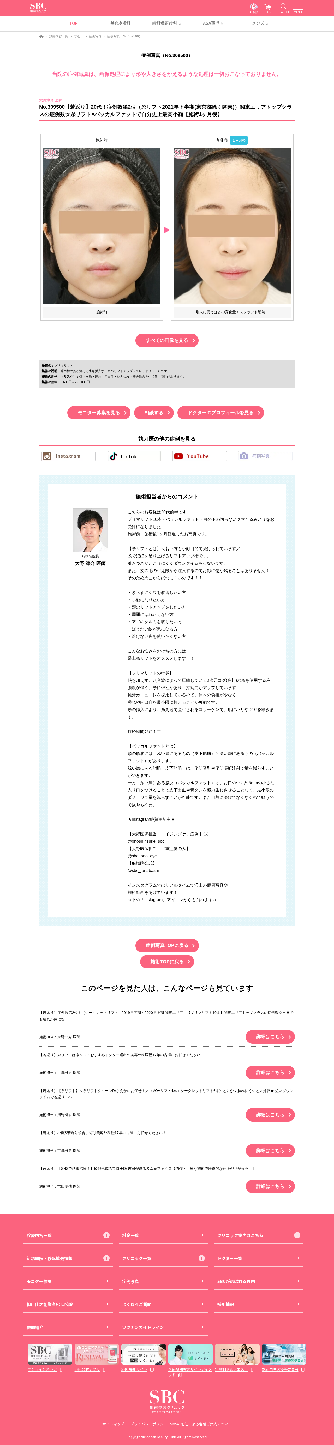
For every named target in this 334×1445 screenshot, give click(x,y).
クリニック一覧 (136, 1258)
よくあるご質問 (136, 1304)
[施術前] (101, 226)
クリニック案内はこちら (240, 1235)
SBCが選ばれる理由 (236, 1281)
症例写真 (95, 36)
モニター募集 (39, 1281)
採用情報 (225, 1304)
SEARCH (283, 11)
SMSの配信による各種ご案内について (201, 1423)
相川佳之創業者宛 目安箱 (50, 1304)
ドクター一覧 (229, 1258)
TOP (73, 23)
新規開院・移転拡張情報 (50, 1258)
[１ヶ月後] (232, 226)
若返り (78, 36)
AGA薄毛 (211, 23)
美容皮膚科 (120, 23)
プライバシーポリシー (148, 1423)
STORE (268, 11)
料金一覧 (130, 1235)
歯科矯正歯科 (164, 23)
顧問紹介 (35, 1327)
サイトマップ (113, 1423)
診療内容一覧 (58, 36)
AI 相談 (253, 11)
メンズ (258, 23)
